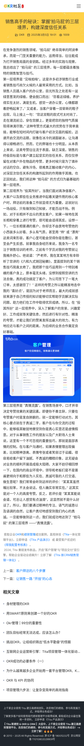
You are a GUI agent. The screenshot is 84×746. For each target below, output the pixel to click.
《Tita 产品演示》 (39, 539)
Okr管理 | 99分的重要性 (24, 623)
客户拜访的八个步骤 (30, 571)
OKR (21, 34)
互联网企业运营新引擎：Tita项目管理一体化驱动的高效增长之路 (43, 651)
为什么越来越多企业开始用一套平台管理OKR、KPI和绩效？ (43, 671)
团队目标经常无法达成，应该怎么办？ (34, 632)
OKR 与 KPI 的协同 (20, 680)
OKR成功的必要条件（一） (25, 661)
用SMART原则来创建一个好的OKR (31, 613)
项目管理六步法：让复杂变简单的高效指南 (37, 690)
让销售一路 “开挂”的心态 (34, 579)
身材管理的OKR (17, 604)
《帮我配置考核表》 (16, 544)
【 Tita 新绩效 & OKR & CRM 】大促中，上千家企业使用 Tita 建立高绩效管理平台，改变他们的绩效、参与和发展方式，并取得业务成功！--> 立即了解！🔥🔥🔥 (42, 728)
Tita (66, 534)
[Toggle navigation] (78, 6)
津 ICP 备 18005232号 (57, 735)
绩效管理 (29, 534)
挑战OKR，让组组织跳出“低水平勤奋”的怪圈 (38, 642)
